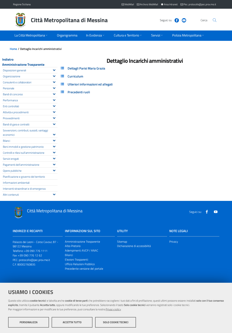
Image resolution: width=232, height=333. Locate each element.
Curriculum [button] (75, 76)
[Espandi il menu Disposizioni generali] (54, 70)
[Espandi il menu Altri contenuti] (54, 194)
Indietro (8, 59)
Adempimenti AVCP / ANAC (81, 250)
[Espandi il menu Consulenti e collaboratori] (54, 81)
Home (13, 49)
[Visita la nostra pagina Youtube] (182, 20)
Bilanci (69, 255)
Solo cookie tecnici (115, 322)
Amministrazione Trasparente (23, 64)
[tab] (145, 68)
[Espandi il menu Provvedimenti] (54, 117)
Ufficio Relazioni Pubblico (80, 264)
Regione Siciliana (22, 4)
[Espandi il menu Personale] (54, 87)
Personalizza (29, 322)
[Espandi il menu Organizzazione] (54, 75)
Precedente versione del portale (84, 268)
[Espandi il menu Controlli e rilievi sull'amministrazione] (54, 152)
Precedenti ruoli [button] (79, 92)
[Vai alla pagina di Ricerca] (214, 20)
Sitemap (122, 241)
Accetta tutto (72, 322)
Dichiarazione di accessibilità (134, 246)
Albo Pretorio (72, 246)
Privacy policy (113, 309)
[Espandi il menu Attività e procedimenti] (54, 111)
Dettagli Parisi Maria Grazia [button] (86, 68)
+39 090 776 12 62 (30, 255)
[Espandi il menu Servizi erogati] (54, 158)
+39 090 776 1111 (35, 251)
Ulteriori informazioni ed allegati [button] (90, 84)
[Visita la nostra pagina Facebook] (175, 20)
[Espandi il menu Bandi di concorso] (54, 93)
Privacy (173, 241)
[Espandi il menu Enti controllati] (54, 105)
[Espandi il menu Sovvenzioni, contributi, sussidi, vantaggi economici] (54, 134)
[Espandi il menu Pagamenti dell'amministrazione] (54, 164)
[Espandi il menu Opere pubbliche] (54, 170)
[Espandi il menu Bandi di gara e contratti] (54, 124)
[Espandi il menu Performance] (54, 99)
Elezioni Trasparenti (76, 259)
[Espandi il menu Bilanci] (54, 140)
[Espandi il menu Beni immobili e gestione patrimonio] (54, 146)
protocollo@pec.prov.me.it (34, 260)
